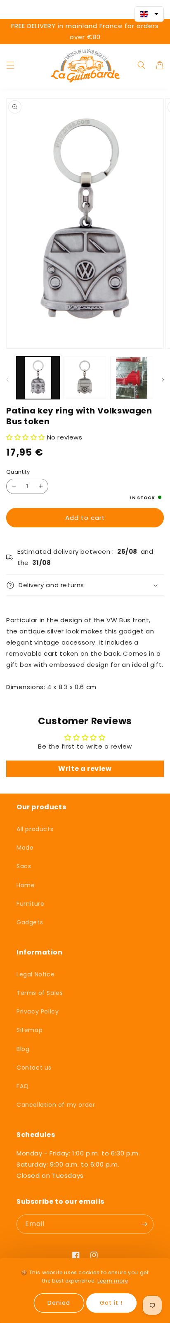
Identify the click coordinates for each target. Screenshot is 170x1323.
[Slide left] (7, 380)
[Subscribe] (144, 1224)
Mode (25, 847)
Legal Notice (35, 974)
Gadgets (30, 922)
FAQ (23, 1086)
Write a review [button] (84, 768)
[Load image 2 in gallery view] (85, 378)
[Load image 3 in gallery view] (131, 378)
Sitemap (29, 1030)
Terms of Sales (40, 993)
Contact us (34, 1067)
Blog (23, 1049)
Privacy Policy (38, 1011)
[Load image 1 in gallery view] (38, 378)
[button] (10, 65)
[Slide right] (163, 380)
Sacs (24, 866)
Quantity (18, 472)
